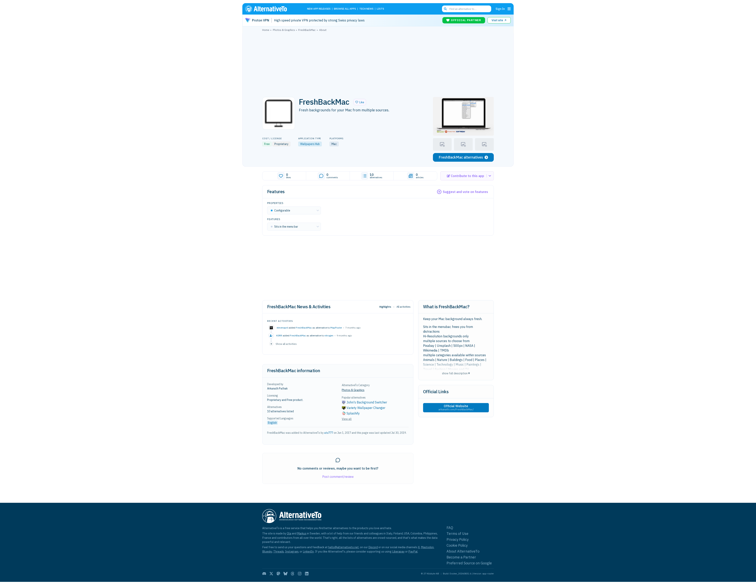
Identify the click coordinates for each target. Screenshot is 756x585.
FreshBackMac (304, 327)
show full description (456, 373)
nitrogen (328, 335)
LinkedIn (308, 551)
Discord (373, 547)
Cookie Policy (457, 545)
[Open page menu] (509, 9)
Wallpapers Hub (310, 144)
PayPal (413, 551)
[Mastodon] (278, 574)
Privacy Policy (458, 539)
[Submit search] (445, 8)
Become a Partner (461, 557)
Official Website (456, 407)
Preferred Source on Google (469, 563)
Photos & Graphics (353, 390)
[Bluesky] (285, 574)
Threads (278, 551)
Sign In (500, 9)
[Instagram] (300, 574)
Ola (289, 533)
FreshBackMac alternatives (461, 157)
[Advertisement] (378, 63)
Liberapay (398, 551)
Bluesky (267, 551)
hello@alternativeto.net (343, 547)
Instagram (291, 551)
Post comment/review (338, 477)
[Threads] (293, 574)
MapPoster (336, 327)
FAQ (450, 527)
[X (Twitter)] (271, 574)
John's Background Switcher (366, 402)
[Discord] (264, 574)
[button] (360, 102)
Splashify (353, 413)
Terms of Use (457, 533)
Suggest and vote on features (465, 192)
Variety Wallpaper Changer (365, 408)
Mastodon (427, 547)
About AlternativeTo (463, 551)
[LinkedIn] (307, 574)
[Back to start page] (271, 8)
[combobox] (466, 9)
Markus (301, 533)
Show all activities (286, 344)
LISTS (380, 9)
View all (347, 419)
